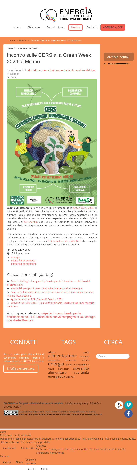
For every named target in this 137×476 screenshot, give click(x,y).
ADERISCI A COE (113, 27)
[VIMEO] (128, 404)
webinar (70, 376)
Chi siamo (34, 27)
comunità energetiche (24, 263)
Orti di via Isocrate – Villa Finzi (64, 241)
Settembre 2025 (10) (118, 64)
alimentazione (64, 356)
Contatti (91, 27)
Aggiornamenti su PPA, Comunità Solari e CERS (37, 299)
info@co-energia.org (20, 368)
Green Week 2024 (83, 207)
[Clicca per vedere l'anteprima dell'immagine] (52, 142)
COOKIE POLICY (12, 406)
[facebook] (128, 413)
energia (15, 257)
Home (17, 27)
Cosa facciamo (55, 27)
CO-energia (30, 221)
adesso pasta (68, 352)
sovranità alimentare (68, 370)
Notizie (75, 27)
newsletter (65, 368)
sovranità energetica (23, 260)
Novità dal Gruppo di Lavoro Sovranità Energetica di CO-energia (46, 288)
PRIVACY (94, 403)
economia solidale (77, 360)
